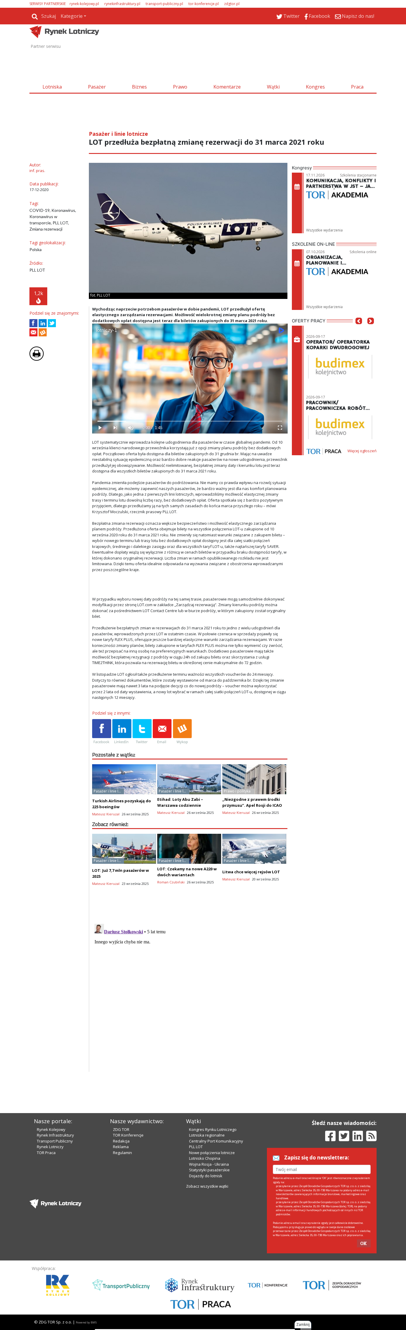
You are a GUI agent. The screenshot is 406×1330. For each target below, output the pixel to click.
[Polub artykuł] (33, 323)
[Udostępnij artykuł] (43, 323)
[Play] (100, 428)
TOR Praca (46, 1152)
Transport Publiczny (55, 1141)
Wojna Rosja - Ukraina (209, 1164)
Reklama (121, 1146)
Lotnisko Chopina (204, 1158)
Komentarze (227, 86)
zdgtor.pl (232, 3)
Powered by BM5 (86, 1322)
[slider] (189, 421)
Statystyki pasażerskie (209, 1170)
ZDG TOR (121, 1129)
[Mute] (131, 428)
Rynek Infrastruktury (55, 1135)
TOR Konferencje (128, 1135)
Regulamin (122, 1152)
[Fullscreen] (279, 428)
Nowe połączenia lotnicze (212, 1152)
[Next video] (115, 428)
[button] (359, 330)
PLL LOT (196, 1146)
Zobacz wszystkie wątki (207, 1186)
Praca (357, 86)
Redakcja (121, 1141)
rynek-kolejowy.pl (84, 3)
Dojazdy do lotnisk (205, 1175)
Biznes (139, 86)
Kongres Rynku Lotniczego (213, 1129)
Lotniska (52, 86)
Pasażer (97, 86)
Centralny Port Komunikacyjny (216, 1141)
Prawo (180, 86)
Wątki (273, 86)
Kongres (315, 86)
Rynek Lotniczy (50, 1146)
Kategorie (72, 16)
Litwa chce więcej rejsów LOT (251, 871)
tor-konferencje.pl (203, 3)
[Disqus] (190, 995)
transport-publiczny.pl (164, 3)
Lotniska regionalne (207, 1135)
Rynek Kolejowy (51, 1129)
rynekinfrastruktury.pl (122, 3)
